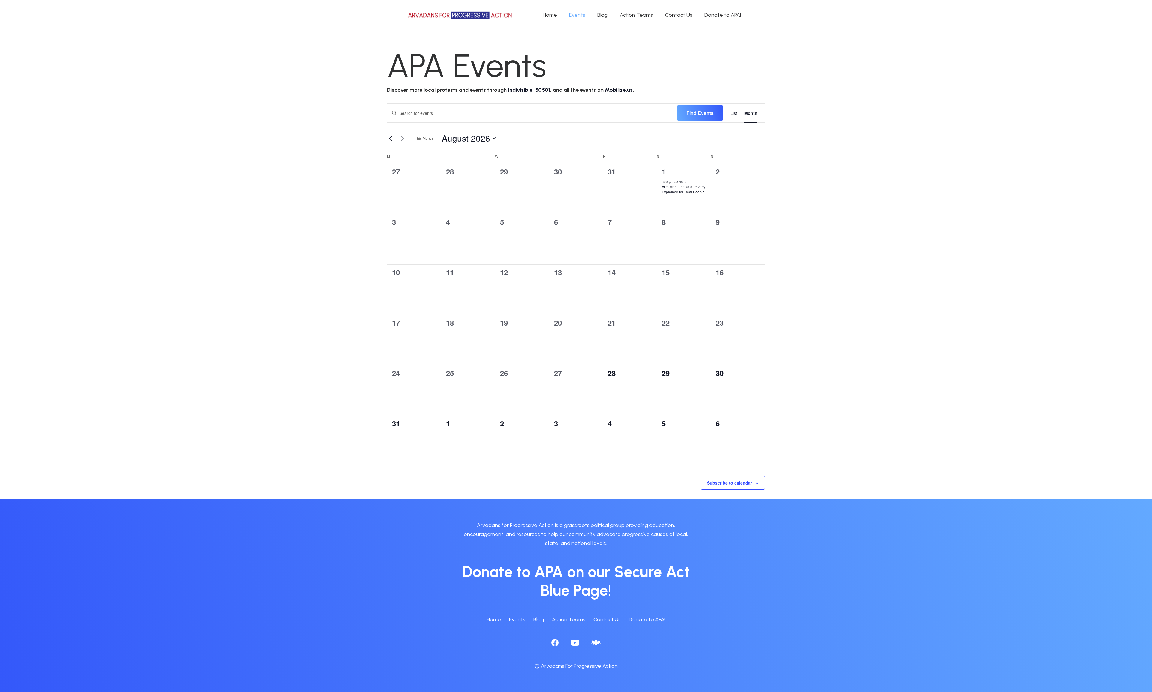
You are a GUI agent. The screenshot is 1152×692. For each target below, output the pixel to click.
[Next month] (402, 138)
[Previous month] (390, 138)
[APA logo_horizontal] (460, 15)
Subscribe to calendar (729, 483)
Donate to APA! (647, 619)
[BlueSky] (596, 642)
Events (517, 619)
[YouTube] (575, 642)
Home (494, 619)
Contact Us (607, 619)
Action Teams (568, 619)
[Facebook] (555, 642)
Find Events (700, 112)
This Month (424, 138)
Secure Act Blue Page (615, 581)
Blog (538, 619)
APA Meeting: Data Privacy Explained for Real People (683, 189)
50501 (542, 90)
